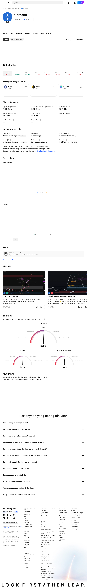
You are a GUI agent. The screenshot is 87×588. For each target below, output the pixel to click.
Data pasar (44, 514)
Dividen (26, 546)
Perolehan (26, 544)
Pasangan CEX (28, 524)
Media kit (43, 551)
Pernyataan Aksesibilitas (48, 573)
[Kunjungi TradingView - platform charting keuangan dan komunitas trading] (9, 65)
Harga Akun (44, 512)
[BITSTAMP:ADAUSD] (4, 293)
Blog (42, 546)
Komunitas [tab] (18, 33)
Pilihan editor (62, 528)
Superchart (27, 511)
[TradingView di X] (4, 515)
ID (70, 3)
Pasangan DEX (28, 526)
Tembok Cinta (63, 512)
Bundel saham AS (46, 537)
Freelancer (62, 539)
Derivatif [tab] (48, 33)
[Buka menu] (3, 2)
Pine (25, 528)
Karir (42, 550)
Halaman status (45, 579)
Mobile (26, 565)
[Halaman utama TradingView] (7, 3)
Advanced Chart (75, 516)
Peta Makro (27, 558)
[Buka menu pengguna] (74, 2)
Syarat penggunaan (46, 566)
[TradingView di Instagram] (14, 515)
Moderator (62, 519)
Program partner (75, 528)
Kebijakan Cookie (46, 571)
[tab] (6, 39)
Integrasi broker (75, 526)
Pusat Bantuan (45, 548)
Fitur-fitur (43, 510)
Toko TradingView (46, 557)
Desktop (26, 567)
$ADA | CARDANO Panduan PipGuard (61, 296)
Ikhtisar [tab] (5, 33)
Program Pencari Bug (47, 577)
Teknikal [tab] (27, 33)
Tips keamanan (45, 575)
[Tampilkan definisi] (15, 106)
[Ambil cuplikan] (65, 39)
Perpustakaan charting (77, 512)
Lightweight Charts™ (76, 514)
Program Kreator (63, 516)
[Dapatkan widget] (69, 39)
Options (26, 557)
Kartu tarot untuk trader (47, 559)
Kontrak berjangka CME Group (47, 532)
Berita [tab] (11, 33)
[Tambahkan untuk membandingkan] (26, 87)
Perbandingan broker (47, 524)
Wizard (61, 537)
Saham (26, 517)
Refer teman (62, 514)
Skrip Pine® (27, 560)
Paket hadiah (44, 516)
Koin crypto (27, 522)
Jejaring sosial (63, 510)
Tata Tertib (62, 517)
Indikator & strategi (62, 534)
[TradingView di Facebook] (7, 515)
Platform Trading (75, 517)
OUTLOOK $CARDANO (11, 296)
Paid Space (62, 541)
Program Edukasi (75, 530)
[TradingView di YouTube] (11, 515)
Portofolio (26, 553)
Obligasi (26, 520)
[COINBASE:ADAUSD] (49, 293)
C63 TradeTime (45, 560)
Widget (73, 510)
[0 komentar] (36, 307)
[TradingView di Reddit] (14, 518)
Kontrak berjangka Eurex (48, 535)
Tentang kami (45, 542)
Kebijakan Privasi (45, 569)
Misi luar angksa (45, 544)
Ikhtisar (43, 521)
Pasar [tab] (42, 33)
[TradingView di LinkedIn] (4, 518)
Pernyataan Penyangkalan (48, 568)
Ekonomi (26, 542)
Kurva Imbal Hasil (29, 555)
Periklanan (74, 524)
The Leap (43, 526)
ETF (25, 518)
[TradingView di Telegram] (7, 518)
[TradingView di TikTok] (11, 518)
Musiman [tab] (35, 33)
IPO (25, 548)
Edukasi (61, 526)
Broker (43, 523)
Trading (61, 524)
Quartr (11, 542)
